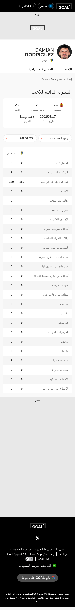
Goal (36, 593)
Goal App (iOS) (16, 554)
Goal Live (44, 558)
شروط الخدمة (43, 549)
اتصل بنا (60, 549)
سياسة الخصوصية (20, 549)
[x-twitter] (37, 539)
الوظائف (63, 554)
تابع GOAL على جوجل (35, 577)
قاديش (45, 60)
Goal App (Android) (42, 554)
